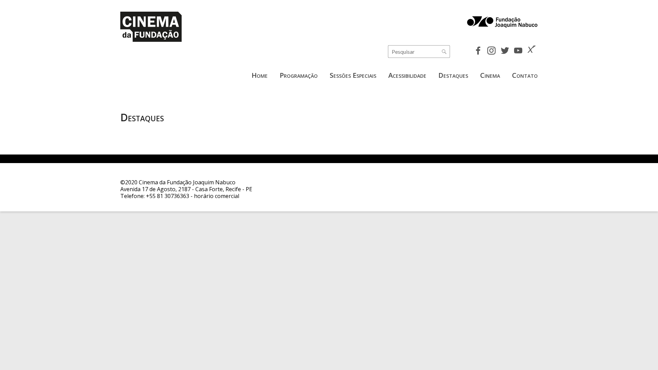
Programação (299, 75)
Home (260, 75)
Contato (525, 75)
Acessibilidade (407, 75)
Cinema (490, 75)
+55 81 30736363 (167, 196)
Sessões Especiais (353, 75)
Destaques (453, 75)
